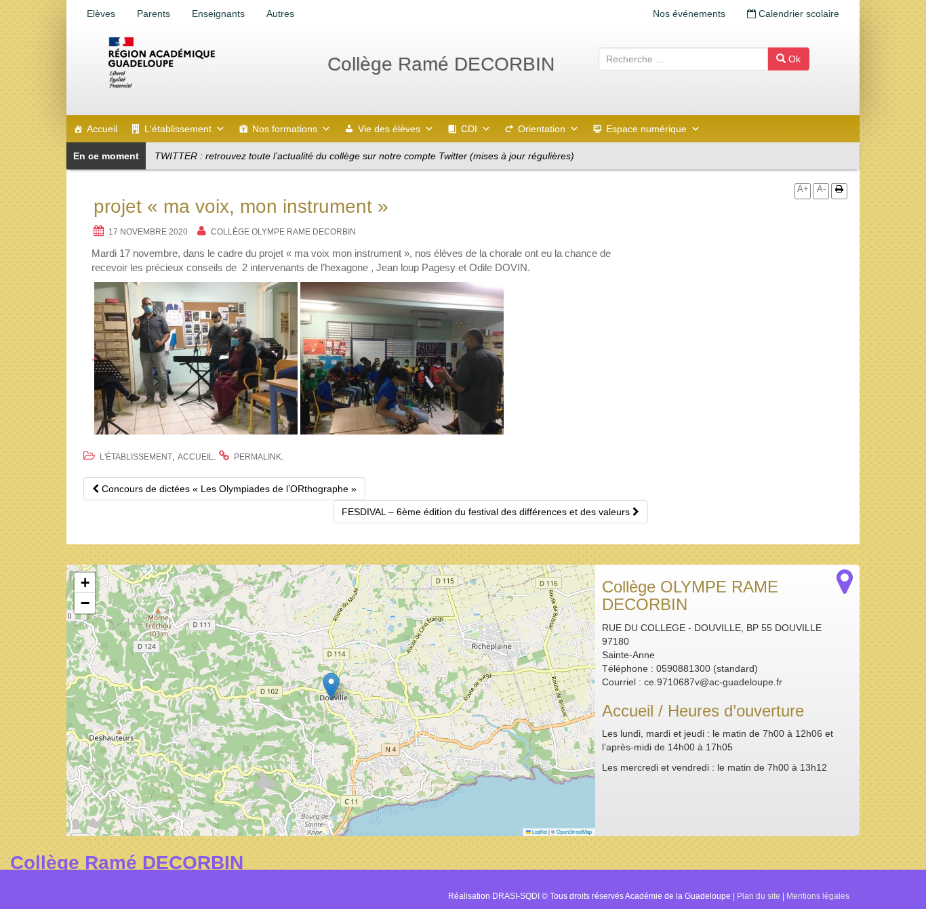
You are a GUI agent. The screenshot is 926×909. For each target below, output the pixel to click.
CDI (469, 128)
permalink (257, 457)
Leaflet (539, 831)
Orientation (541, 128)
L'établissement (178, 128)
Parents (153, 13)
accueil (196, 457)
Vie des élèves (389, 128)
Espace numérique (646, 128)
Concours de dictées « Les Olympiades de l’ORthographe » (228, 488)
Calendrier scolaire (797, 13)
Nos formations (284, 128)
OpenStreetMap (574, 831)
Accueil (102, 128)
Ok (793, 59)
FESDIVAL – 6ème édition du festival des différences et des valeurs (487, 511)
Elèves (101, 13)
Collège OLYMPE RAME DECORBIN (283, 232)
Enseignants (218, 13)
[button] (331, 686)
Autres (280, 13)
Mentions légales (817, 896)
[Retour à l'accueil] (205, 62)
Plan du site (758, 896)
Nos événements (689, 13)
